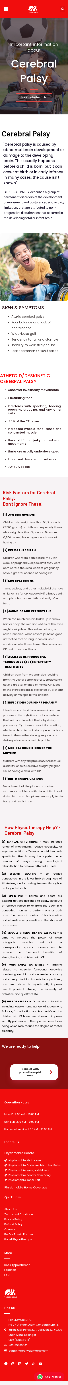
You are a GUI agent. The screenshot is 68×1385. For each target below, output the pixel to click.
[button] (6, 9)
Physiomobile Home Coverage (25, 1187)
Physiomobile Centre (19, 1153)
